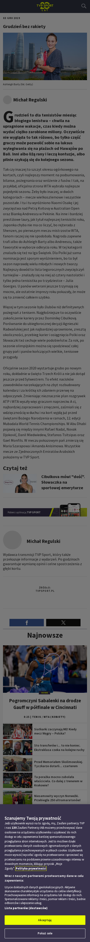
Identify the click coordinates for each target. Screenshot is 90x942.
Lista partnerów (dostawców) (26, 908)
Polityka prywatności (31, 868)
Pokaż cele (45, 933)
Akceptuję (45, 920)
